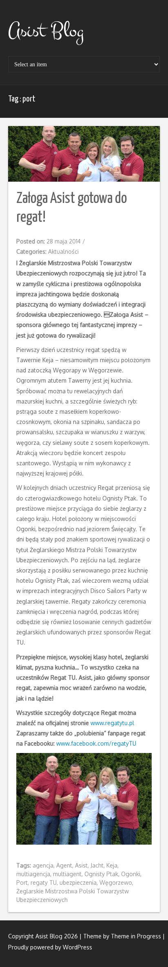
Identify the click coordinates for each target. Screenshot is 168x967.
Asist (81, 865)
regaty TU (44, 882)
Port (22, 882)
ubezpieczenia (78, 882)
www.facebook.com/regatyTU (96, 743)
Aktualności (63, 251)
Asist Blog (46, 30)
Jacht (97, 865)
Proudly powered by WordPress (50, 947)
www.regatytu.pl (112, 722)
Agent (64, 865)
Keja (111, 865)
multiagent (67, 873)
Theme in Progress (136, 936)
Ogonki (130, 873)
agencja (43, 865)
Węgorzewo (115, 882)
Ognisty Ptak (101, 873)
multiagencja (33, 873)
